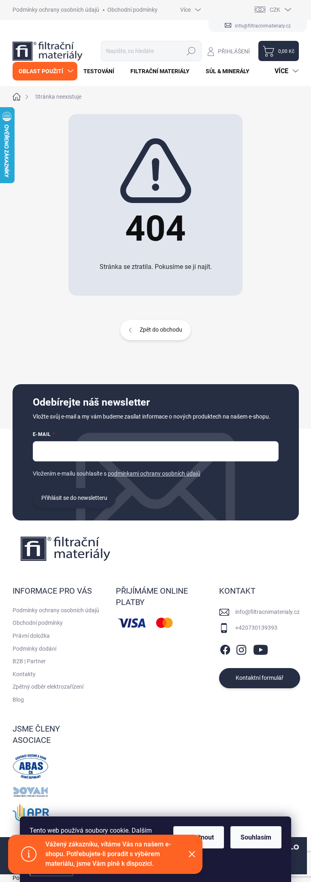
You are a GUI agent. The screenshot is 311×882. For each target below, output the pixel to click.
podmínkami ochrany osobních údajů (154, 473)
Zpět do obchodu (161, 329)
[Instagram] (241, 648)
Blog (18, 699)
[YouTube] (260, 648)
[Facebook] (225, 648)
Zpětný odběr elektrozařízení (48, 686)
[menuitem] (45, 71)
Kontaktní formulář (259, 678)
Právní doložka (31, 635)
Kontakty (24, 674)
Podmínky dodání (34, 648)
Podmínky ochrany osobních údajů (56, 9)
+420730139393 (256, 627)
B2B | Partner (29, 661)
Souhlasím (256, 837)
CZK (275, 9)
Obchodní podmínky (132, 9)
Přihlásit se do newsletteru (74, 498)
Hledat (191, 51)
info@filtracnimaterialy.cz (267, 612)
